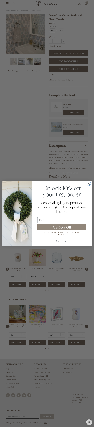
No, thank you (62, 241)
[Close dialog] (89, 184)
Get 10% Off (62, 227)
